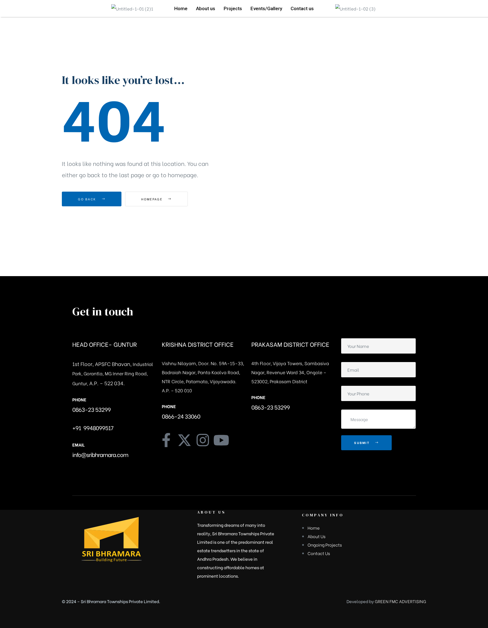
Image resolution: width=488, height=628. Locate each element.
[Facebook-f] (166, 440)
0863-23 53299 (91, 409)
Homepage (152, 199)
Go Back (87, 199)
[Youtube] (221, 440)
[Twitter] (184, 440)
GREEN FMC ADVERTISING (400, 601)
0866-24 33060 (181, 416)
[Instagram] (203, 440)
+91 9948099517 (92, 427)
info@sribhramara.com (100, 454)
